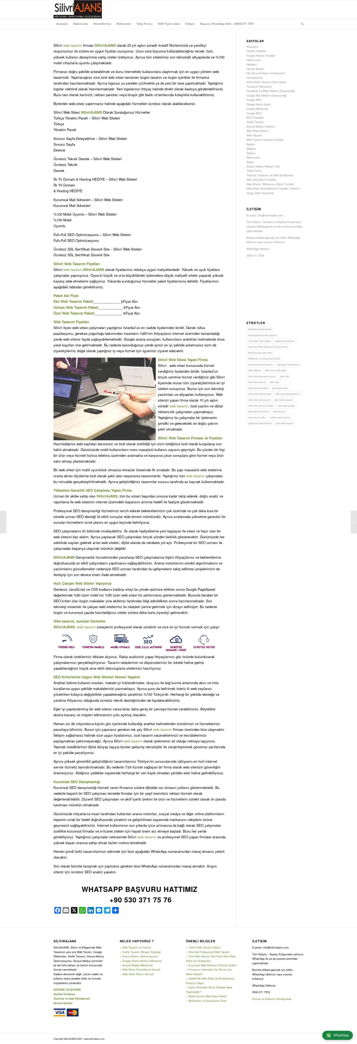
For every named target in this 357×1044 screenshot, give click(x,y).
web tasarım (72, 45)
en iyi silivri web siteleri (259, 340)
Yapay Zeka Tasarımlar (260, 193)
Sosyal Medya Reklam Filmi (263, 166)
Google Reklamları (257, 109)
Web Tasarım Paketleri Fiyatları (265, 140)
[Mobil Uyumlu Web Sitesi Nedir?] (3, 522)
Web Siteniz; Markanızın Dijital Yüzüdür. (270, 184)
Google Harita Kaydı (258, 104)
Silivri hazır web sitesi (275, 370)
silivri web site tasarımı (259, 399)
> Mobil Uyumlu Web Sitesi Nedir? (206, 996)
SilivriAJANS (105, 45)
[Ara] (300, 24)
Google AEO (254, 100)
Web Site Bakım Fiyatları (261, 179)
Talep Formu (253, 171)
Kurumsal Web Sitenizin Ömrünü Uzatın (268, 346)
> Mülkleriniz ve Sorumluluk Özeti (206, 1001)
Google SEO (254, 113)
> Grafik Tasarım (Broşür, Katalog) (140, 952)
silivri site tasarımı (257, 382)
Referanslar (253, 157)
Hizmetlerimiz (254, 78)
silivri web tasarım (283, 399)
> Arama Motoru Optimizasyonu (139, 956)
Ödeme (250, 153)
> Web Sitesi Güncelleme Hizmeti (140, 969)
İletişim (250, 144)
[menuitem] (62, 24)
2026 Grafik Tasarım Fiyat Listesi (266, 82)
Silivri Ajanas (254, 370)
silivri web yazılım (286, 405)
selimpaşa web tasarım (288, 364)
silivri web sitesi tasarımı (287, 393)
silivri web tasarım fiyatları (261, 405)
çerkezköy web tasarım (260, 423)
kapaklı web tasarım (285, 340)
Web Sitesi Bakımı (257, 131)
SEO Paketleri (255, 117)
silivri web (275, 382)
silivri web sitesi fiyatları (259, 393)
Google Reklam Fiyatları (260, 55)
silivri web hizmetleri (258, 388)
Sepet (249, 162)
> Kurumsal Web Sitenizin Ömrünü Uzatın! (211, 965)
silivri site (284, 376)
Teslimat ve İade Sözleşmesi (72, 998)
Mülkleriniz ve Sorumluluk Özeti (264, 358)
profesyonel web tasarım (260, 364)
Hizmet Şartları (255, 69)
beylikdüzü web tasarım (260, 329)
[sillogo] (78, 9)
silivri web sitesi (280, 388)
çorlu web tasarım (285, 423)
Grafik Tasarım (255, 122)
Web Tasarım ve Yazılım (136, 947)
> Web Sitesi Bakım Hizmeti (137, 974)
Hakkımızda (253, 60)
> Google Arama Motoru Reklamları (141, 961)
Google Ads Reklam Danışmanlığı (266, 95)
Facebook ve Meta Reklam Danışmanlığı (270, 91)
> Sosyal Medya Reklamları (136, 965)
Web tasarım (64, 621)
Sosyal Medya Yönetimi (260, 126)
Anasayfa (252, 47)
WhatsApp (341, 1035)
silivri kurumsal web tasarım (262, 376)
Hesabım (251, 64)
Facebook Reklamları (259, 86)
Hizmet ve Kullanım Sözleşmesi (265, 73)
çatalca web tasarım (280, 417)
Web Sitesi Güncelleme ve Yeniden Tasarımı (273, 188)
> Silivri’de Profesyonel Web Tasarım (208, 952)
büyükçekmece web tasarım (262, 335)
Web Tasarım (75, 263)
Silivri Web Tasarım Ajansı (204, 947)
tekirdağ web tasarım (258, 411)
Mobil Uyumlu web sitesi (260, 352)
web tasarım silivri (257, 417)
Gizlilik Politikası (256, 51)
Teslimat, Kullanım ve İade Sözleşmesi (269, 175)
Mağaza (251, 148)
